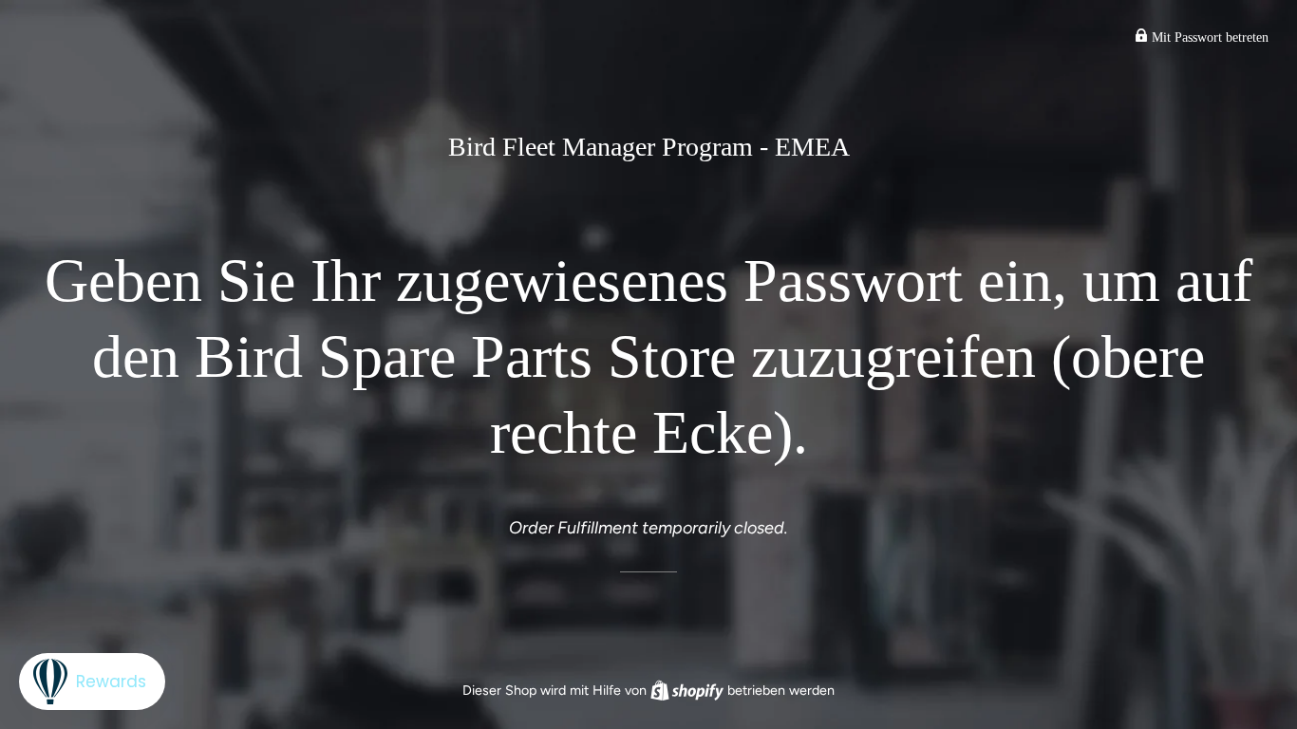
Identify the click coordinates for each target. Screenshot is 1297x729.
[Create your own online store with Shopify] (688, 690)
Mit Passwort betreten (1208, 37)
